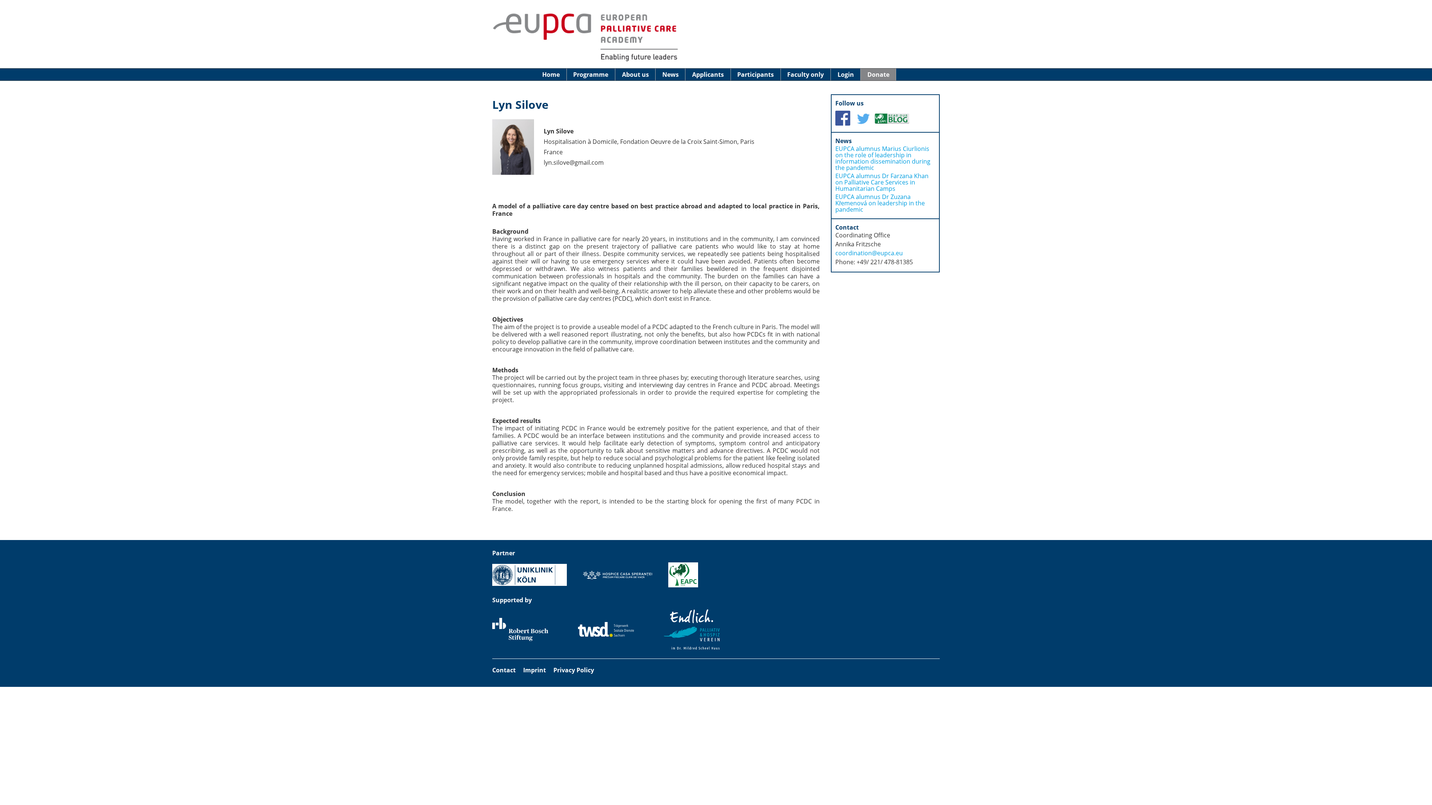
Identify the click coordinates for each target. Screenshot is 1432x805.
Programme (590, 74)
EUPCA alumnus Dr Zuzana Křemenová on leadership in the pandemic (880, 203)
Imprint (534, 670)
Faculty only (805, 74)
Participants (755, 74)
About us (635, 74)
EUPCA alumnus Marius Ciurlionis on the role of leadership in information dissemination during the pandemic (882, 158)
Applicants (708, 74)
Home (551, 74)
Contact (504, 670)
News (670, 74)
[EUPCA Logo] (585, 61)
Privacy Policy (573, 670)
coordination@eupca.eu (869, 253)
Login (846, 74)
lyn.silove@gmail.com (574, 162)
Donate (878, 74)
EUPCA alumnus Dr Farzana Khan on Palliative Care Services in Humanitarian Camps (882, 182)
